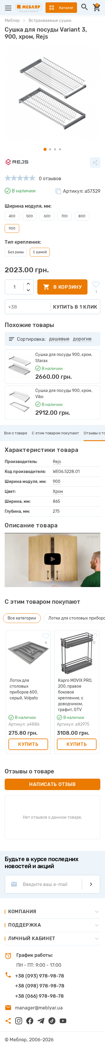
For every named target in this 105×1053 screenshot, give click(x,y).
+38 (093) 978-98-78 (39, 976)
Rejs (57, 461)
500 (29, 216)
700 (64, 216)
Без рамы (16, 252)
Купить (28, 744)
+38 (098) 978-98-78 (39, 986)
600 (47, 216)
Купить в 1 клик (75, 307)
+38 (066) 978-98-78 (39, 996)
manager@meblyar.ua (39, 1008)
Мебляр (12, 20)
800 (81, 216)
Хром (58, 491)
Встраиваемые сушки (50, 20)
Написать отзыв (52, 784)
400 (12, 216)
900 (56, 481)
